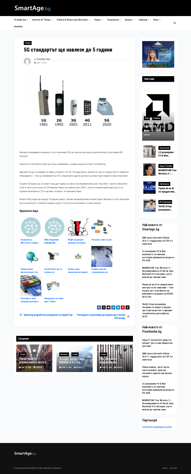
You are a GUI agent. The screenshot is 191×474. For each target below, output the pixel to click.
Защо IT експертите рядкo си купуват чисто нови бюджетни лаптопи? (157, 343)
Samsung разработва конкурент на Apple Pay (48, 314)
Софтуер (143, 19)
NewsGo (47, 468)
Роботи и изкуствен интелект (73, 19)
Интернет (64, 354)
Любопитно (164, 184)
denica (39, 367)
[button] (175, 23)
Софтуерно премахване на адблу (157, 427)
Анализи (18, 26)
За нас (164, 468)
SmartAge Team (43, 59)
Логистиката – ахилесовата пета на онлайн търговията (33, 362)
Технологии (113, 19)
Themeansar (56, 468)
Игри (156, 19)
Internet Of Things (41, 19)
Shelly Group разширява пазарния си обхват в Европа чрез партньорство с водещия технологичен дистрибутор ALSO (157, 310)
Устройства (20, 19)
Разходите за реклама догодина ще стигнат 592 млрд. (101, 316)
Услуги (27, 43)
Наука (97, 19)
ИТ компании (165, 202)
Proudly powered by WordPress (25, 468)
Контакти (173, 468)
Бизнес (129, 19)
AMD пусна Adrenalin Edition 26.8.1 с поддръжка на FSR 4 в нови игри (157, 128)
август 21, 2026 (154, 130)
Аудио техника (166, 166)
